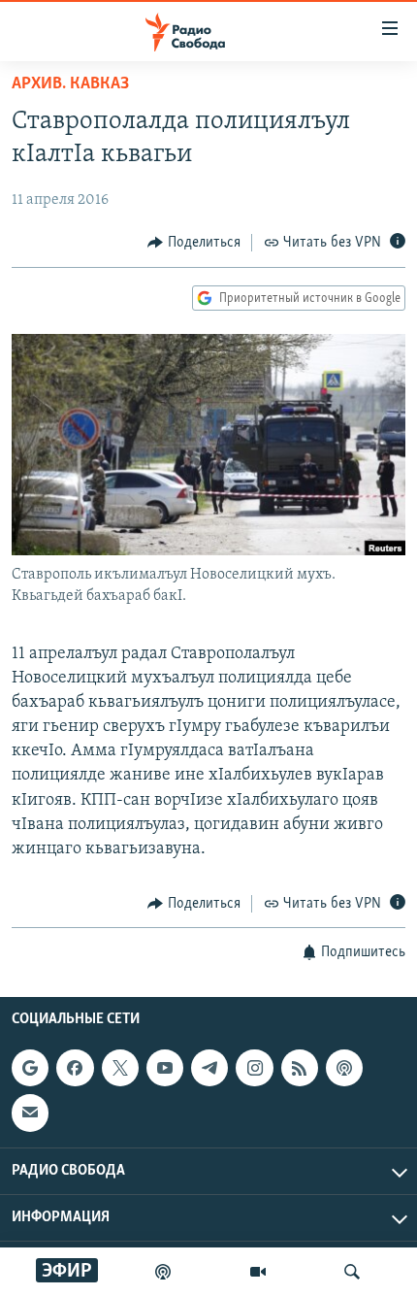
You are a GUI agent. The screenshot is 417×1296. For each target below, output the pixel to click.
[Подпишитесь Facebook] (74, 1067)
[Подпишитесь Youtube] (164, 1067)
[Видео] (258, 1271)
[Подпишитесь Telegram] (209, 1067)
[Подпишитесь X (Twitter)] (120, 1067)
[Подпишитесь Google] (30, 1067)
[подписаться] (30, 1112)
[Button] (194, 242)
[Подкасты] (344, 1067)
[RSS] (299, 1067)
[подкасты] (163, 1271)
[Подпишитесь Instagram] (254, 1067)
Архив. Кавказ (70, 84)
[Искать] (352, 1271)
